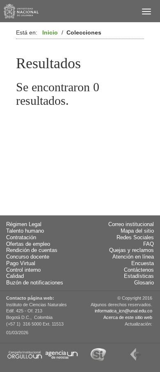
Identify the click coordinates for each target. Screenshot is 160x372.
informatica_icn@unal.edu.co (123, 310)
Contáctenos (139, 270)
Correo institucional (131, 224)
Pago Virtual (20, 263)
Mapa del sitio (137, 231)
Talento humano (25, 231)
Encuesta (142, 263)
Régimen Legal (23, 224)
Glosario (144, 283)
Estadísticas (139, 276)
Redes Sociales (135, 237)
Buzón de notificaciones (34, 283)
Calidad (15, 276)
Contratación (21, 237)
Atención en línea (133, 257)
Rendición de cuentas (31, 250)
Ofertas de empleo (28, 244)
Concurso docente (27, 257)
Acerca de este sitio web (127, 317)
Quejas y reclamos (131, 250)
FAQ (148, 244)
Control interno (23, 270)
